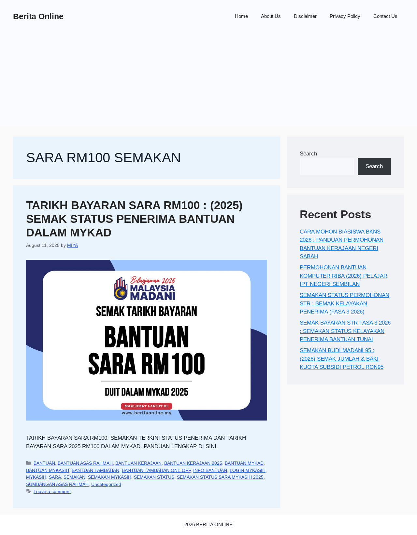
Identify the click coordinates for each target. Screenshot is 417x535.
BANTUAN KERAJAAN (138, 463)
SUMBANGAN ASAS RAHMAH (57, 484)
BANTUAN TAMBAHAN (95, 470)
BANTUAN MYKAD (244, 463)
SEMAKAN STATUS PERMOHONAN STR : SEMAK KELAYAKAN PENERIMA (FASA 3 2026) (344, 303)
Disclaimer (305, 16)
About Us (271, 16)
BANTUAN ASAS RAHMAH (85, 463)
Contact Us (385, 16)
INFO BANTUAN (210, 470)
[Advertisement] (208, 81)
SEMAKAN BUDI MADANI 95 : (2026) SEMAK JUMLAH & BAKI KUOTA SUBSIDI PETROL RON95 (341, 358)
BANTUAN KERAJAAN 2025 (193, 463)
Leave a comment (52, 491)
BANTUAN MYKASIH (47, 470)
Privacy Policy (345, 16)
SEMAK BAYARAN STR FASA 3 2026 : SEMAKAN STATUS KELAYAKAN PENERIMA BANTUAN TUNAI (345, 331)
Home (241, 16)
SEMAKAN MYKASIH (109, 477)
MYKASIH (36, 477)
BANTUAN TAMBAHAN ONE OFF (156, 470)
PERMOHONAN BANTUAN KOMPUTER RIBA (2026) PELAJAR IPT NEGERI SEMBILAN (343, 275)
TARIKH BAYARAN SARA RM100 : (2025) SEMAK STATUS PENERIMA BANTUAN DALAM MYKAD (134, 219)
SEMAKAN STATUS (154, 477)
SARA (55, 477)
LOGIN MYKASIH (248, 470)
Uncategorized (106, 484)
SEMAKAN (74, 477)
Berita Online (38, 16)
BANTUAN (44, 463)
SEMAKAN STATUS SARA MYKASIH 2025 (220, 477)
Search (308, 154)
